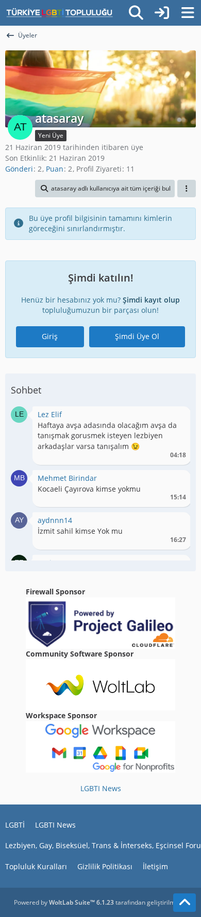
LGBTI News (100, 788)
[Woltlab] (100, 684)
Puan (54, 169)
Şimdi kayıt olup (151, 300)
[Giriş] (162, 13)
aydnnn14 (55, 520)
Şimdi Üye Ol (137, 336)
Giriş (50, 336)
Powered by (64, 902)
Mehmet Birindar (67, 478)
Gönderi (19, 169)
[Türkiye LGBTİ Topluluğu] (59, 13)
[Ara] (136, 13)
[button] (105, 188)
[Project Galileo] (100, 622)
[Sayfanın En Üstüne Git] (184, 902)
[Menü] (187, 13)
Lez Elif (50, 414)
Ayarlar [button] (174, 417)
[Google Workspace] (100, 746)
